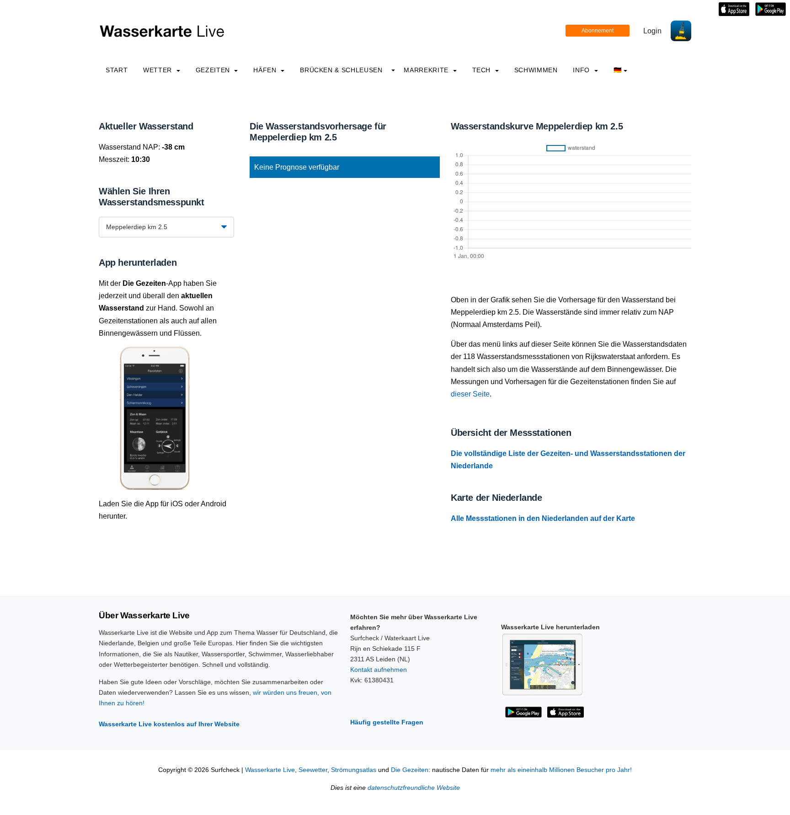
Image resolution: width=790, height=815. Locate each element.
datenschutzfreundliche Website (414, 787)
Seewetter (313, 770)
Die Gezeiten (409, 770)
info (582, 70)
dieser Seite (470, 394)
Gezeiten (214, 70)
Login (652, 31)
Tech (482, 70)
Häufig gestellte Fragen (386, 722)
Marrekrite (427, 70)
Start (117, 70)
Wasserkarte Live (270, 770)
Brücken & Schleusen (341, 70)
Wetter (158, 70)
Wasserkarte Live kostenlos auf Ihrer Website (169, 724)
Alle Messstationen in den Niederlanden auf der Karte (543, 518)
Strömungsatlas (353, 770)
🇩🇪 (618, 70)
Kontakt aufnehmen (378, 669)
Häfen (265, 70)
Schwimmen (536, 70)
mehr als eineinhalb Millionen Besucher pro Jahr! (561, 770)
